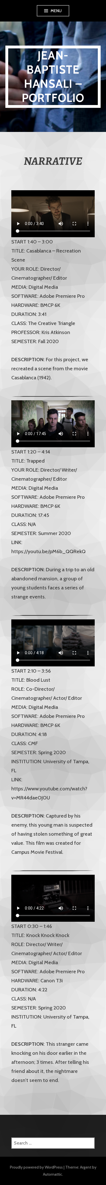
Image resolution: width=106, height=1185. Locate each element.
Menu (56, 10)
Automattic (52, 1174)
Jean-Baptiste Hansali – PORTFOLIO (53, 76)
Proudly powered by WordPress (36, 1167)
